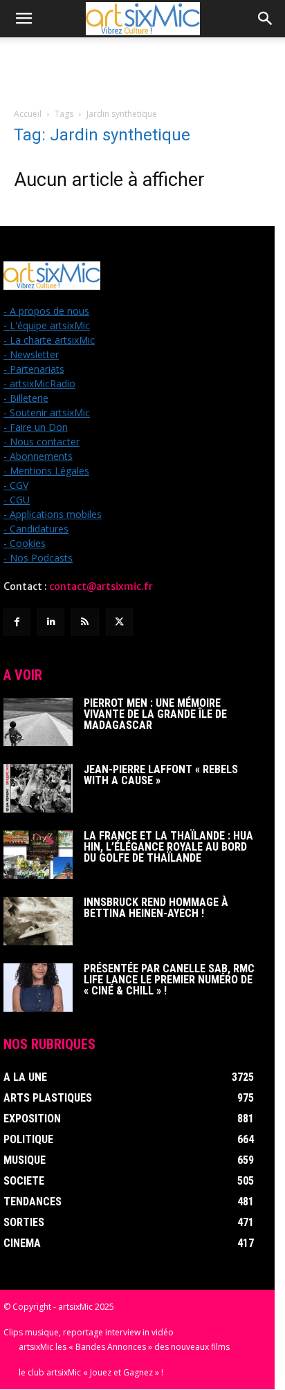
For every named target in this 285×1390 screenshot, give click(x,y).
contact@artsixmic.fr (101, 586)
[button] (23, 18)
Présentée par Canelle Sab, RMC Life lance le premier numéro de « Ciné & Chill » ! (169, 979)
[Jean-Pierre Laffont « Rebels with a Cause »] (38, 788)
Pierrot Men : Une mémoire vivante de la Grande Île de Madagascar (155, 714)
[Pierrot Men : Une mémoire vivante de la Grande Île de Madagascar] (38, 722)
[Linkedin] (50, 622)
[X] (119, 622)
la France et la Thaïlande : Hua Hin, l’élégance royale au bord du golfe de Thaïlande (168, 846)
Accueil (28, 114)
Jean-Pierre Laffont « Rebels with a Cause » (161, 775)
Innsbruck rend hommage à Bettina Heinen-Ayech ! (156, 908)
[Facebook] (16, 622)
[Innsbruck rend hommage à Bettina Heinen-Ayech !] (38, 921)
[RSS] (84, 622)
